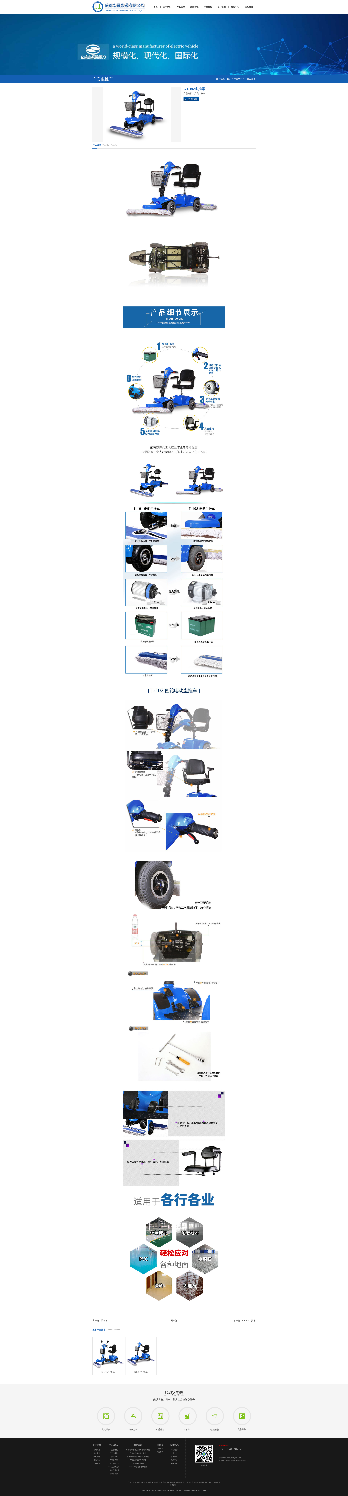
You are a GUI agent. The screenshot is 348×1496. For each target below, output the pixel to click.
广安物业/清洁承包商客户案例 (138, 1457)
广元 (146, 1482)
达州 (195, 1482)
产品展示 (181, 7)
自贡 (157, 1482)
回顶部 (174, 1320)
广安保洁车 (114, 1460)
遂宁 (180, 1482)
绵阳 (138, 1482)
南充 (149, 1482)
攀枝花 (172, 1482)
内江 (184, 1482)
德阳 (142, 1482)
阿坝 (153, 1482)
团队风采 (97, 1460)
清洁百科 (160, 1452)
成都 (134, 1482)
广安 (191, 1482)
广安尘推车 (250, 78)
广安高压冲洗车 (113, 1470)
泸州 (177, 1482)
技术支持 (174, 1453)
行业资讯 (160, 1448)
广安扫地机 (114, 1453)
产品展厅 (97, 1463)
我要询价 (191, 99)
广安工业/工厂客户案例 (138, 1460)
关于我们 (167, 7)
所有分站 (217, 1482)
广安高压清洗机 (113, 1467)
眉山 (202, 1482)
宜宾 (164, 1482)
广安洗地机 (114, 1450)
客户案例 (221, 7)
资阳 (206, 1482)
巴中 (199, 1482)
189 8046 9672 (230, 1449)
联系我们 (249, 7)
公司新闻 (160, 1445)
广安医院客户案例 (138, 1463)
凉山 (160, 1482)
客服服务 (174, 1457)
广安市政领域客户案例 (138, 1453)
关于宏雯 (96, 1445)
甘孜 (210, 1482)
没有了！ (105, 1320)
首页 (156, 7)
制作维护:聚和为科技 (198, 1491)
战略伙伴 (97, 1457)
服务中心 (235, 7)
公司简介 (97, 1450)
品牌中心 (174, 1460)
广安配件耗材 (114, 1474)
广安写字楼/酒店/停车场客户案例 (138, 1450)
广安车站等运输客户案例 (138, 1467)
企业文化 (97, 1453)
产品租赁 (208, 7)
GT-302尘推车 (249, 1320)
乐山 (188, 1482)
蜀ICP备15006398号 (183, 1491)
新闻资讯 (194, 7)
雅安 (168, 1482)
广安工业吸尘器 (113, 1463)
